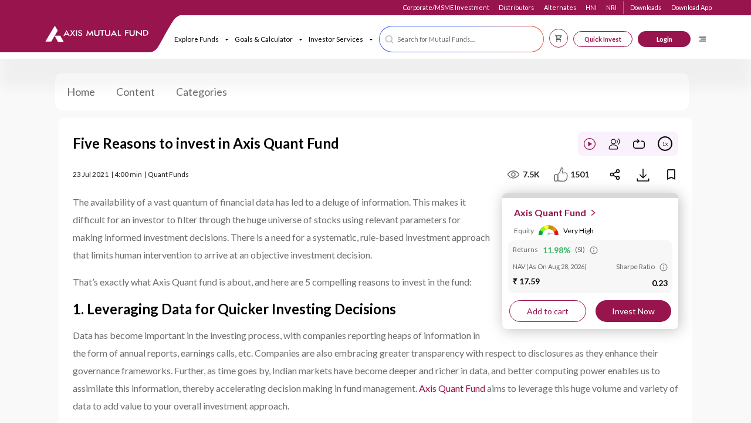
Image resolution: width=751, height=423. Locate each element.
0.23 (660, 283)
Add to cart (548, 311)
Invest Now (633, 311)
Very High (578, 230)
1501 (579, 174)
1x (665, 144)
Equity (524, 230)
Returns (525, 249)
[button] (461, 39)
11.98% (556, 250)
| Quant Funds (166, 174)
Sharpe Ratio (635, 266)
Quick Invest (602, 39)
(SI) (580, 249)
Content (135, 91)
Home (81, 91)
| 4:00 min (126, 174)
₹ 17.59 (526, 281)
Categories (201, 91)
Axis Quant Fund (452, 388)
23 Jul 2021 (91, 174)
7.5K (531, 174)
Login (664, 39)
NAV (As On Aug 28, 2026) (550, 266)
